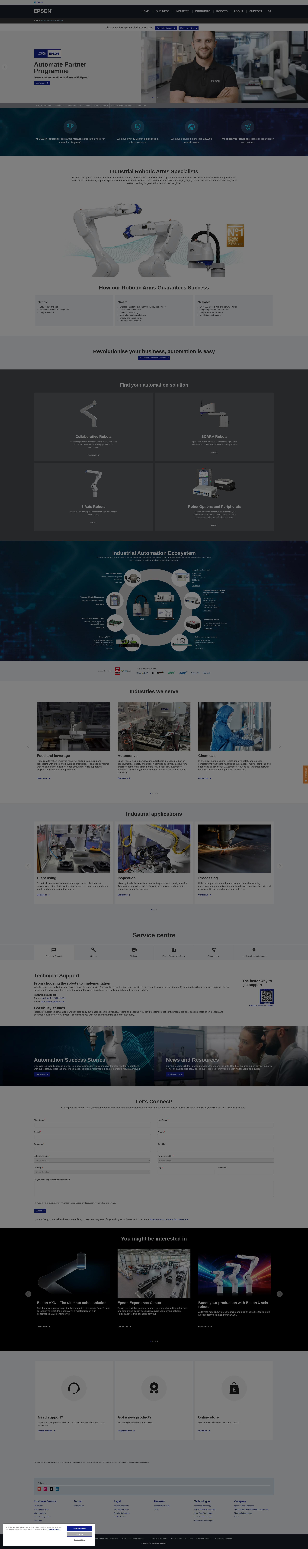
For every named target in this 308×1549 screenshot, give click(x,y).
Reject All (80, 1534)
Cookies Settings (79, 1540)
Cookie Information (54, 1529)
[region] (49, 1535)
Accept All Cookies (79, 1528)
